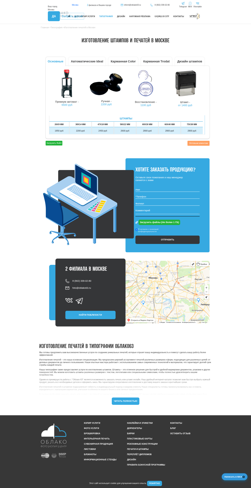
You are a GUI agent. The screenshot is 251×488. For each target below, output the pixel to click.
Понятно (154, 483)
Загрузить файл (54, 143)
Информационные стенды (100, 459)
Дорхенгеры (134, 428)
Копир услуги (92, 423)
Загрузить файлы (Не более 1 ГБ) (159, 222)
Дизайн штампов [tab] (189, 61)
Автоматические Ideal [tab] (87, 61)
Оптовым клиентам (198, 143)
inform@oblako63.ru (132, 5)
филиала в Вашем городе (99, 5)
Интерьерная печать (97, 439)
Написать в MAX (233, 477)
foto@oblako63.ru (81, 288)
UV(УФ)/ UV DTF (162, 16)
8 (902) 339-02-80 (162, 5)
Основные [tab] (55, 61)
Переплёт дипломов (139, 454)
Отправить (167, 240)
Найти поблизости (90, 315)
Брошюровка (92, 433)
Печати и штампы (138, 449)
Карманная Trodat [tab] (156, 61)
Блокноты (90, 454)
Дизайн (121, 16)
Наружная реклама (139, 16)
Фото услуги (91, 428)
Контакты (178, 16)
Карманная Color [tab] (123, 61)
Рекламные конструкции (142, 444)
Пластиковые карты (139, 439)
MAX (190, 6)
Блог (173, 428)
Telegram (183, 6)
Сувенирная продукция (98, 444)
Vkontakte (197, 6)
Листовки (90, 449)
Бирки (131, 433)
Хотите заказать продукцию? (165, 170)
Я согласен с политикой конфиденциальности (148, 230)
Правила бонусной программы (146, 465)
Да (54, 16)
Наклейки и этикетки (140, 423)
